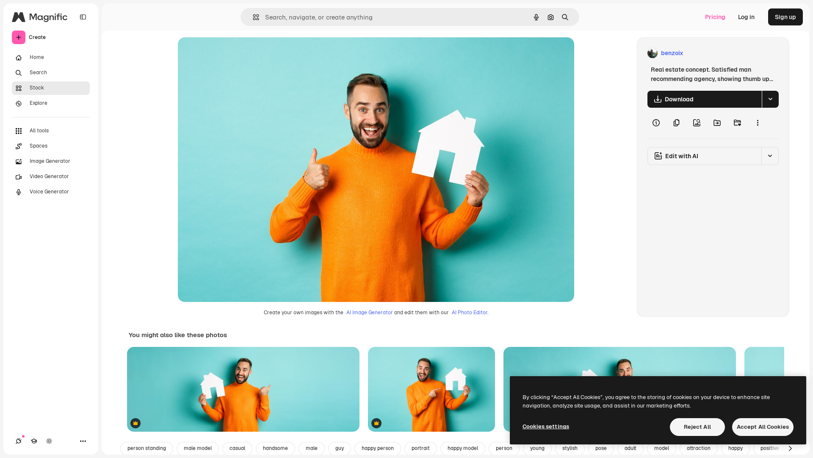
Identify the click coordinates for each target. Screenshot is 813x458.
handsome (275, 448)
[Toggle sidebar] (83, 17)
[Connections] (18, 441)
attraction (699, 448)
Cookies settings (546, 426)
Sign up (785, 17)
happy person (378, 448)
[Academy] (34, 441)
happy (735, 448)
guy (339, 448)
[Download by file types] (770, 99)
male (312, 448)
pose (601, 448)
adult (630, 448)
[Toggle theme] (49, 441)
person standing (146, 448)
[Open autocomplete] (252, 17)
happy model (463, 448)
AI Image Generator (369, 312)
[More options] (757, 122)
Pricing (715, 17)
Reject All (697, 426)
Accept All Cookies (763, 426)
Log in (746, 17)
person (504, 448)
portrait (421, 448)
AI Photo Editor (469, 312)
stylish (570, 448)
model (661, 448)
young (537, 448)
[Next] (790, 448)
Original (232, 53)
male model (198, 448)
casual (237, 448)
